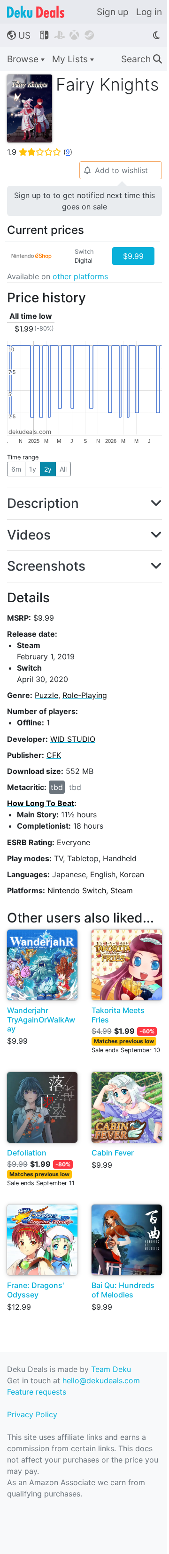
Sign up (113, 11)
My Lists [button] (71, 59)
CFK (53, 755)
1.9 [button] (39, 152)
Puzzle (46, 695)
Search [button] (141, 59)
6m (16, 469)
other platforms (80, 276)
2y (48, 469)
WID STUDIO (72, 739)
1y (32, 469)
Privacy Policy (32, 1414)
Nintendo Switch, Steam (90, 890)
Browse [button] (24, 59)
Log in (149, 11)
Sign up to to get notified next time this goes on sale (84, 201)
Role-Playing (84, 695)
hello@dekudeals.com (101, 1380)
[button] (84, 503)
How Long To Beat (40, 803)
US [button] (19, 35)
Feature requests (36, 1391)
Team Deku (111, 1369)
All (63, 469)
